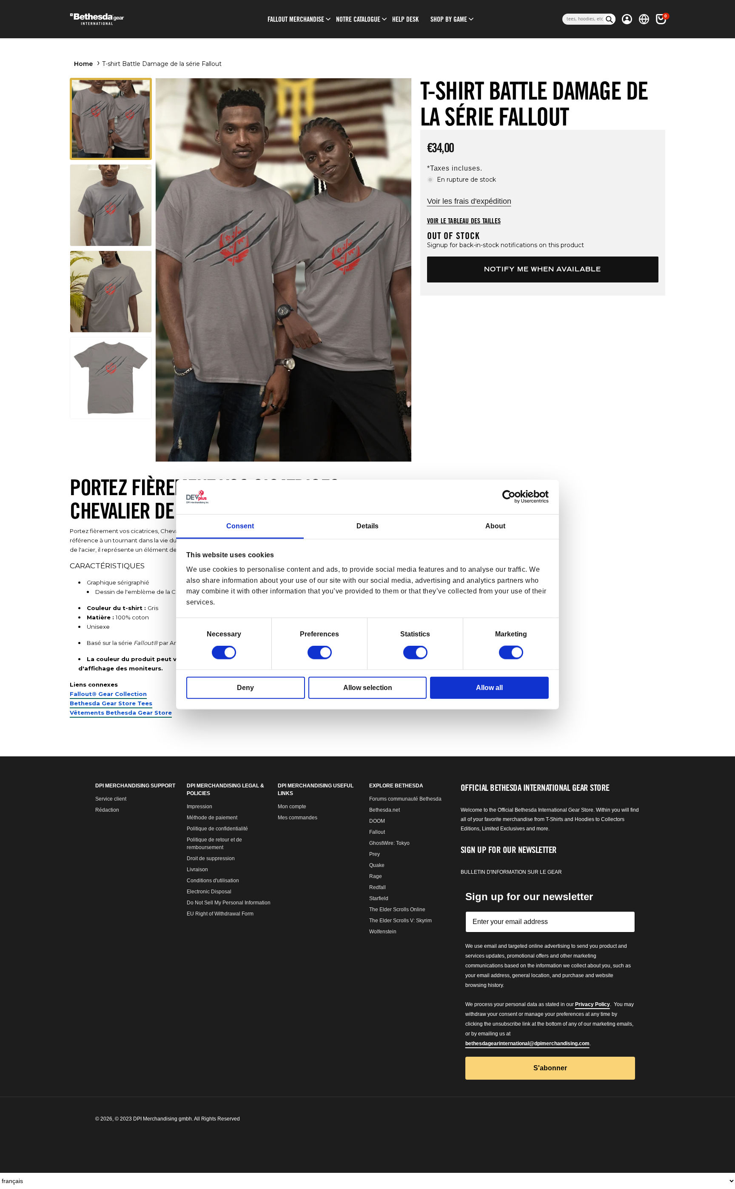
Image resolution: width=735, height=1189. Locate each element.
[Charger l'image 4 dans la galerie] (111, 378)
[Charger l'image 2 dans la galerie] (111, 205)
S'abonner (550, 1068)
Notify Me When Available (542, 269)
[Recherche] (609, 19)
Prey (374, 854)
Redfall (377, 887)
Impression (199, 807)
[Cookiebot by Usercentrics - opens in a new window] (511, 497)
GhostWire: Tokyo (389, 843)
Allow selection (367, 687)
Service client (110, 799)
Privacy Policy (592, 1004)
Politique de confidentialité (217, 829)
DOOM (377, 821)
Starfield (378, 898)
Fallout (377, 832)
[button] (296, 19)
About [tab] (495, 526)
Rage (375, 876)
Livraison (197, 870)
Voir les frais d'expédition (469, 201)
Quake (377, 865)
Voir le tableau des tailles (464, 221)
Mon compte (292, 807)
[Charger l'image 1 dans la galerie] (111, 119)
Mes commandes (297, 818)
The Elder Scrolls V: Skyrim (400, 921)
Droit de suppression (211, 858)
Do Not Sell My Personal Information (229, 903)
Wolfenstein (382, 932)
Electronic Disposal (209, 892)
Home (83, 64)
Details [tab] (367, 526)
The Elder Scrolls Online (397, 909)
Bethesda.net (384, 810)
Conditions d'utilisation (213, 881)
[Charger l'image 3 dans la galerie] (111, 292)
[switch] (320, 652)
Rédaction (107, 810)
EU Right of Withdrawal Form (220, 914)
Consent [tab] (240, 526)
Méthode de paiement (212, 818)
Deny (245, 687)
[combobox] (583, 19)
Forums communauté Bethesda (405, 799)
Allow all (489, 687)
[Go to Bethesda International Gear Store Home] (132, 19)
